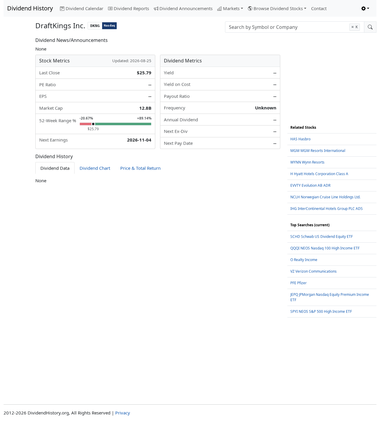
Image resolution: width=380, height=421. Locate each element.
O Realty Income (303, 259)
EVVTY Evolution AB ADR (310, 185)
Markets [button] (231, 8)
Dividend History (30, 8)
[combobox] (294, 27)
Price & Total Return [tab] (140, 168)
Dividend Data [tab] (54, 168)
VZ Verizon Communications (313, 271)
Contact (319, 8)
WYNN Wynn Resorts (307, 162)
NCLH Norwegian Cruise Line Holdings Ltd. (325, 196)
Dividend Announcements (186, 8)
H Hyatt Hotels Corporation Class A (319, 173)
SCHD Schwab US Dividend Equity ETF (321, 236)
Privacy (122, 413)
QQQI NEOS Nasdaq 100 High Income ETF (325, 248)
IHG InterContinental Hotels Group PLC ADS (326, 208)
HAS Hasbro (300, 139)
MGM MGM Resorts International (317, 150)
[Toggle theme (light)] (365, 8)
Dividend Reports (131, 8)
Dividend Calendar (84, 8)
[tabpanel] (157, 180)
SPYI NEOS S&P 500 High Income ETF (321, 311)
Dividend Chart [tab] (95, 168)
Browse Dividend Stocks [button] (278, 8)
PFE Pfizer (298, 282)
